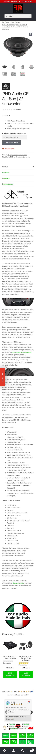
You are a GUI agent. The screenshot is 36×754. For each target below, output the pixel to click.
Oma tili (13, 750)
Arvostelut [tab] (5, 178)
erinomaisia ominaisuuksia (21, 352)
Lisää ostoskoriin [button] (10, 674)
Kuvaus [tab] (5, 167)
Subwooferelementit (8, 25)
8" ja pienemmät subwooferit (17, 155)
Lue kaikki (6, 691)
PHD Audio (14, 157)
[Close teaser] (6, 367)
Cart (30, 748)
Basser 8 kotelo (18, 583)
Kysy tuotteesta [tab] (7, 184)
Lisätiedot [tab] (5, 172)
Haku (22, 750)
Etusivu (7, 22)
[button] (30, 34)
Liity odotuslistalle (11, 142)
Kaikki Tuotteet (15, 22)
